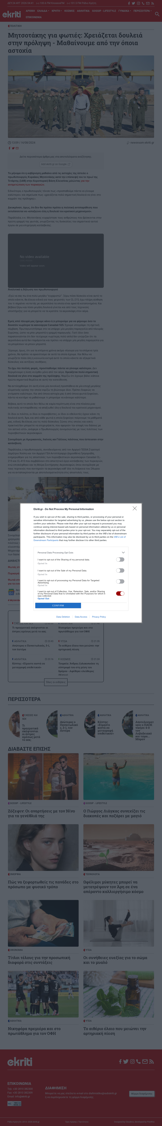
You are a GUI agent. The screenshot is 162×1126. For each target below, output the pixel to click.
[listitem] (81, 552)
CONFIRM (58, 605)
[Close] (136, 509)
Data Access (81, 616)
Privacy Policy (99, 616)
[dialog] (81, 563)
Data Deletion (63, 616)
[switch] (120, 559)
